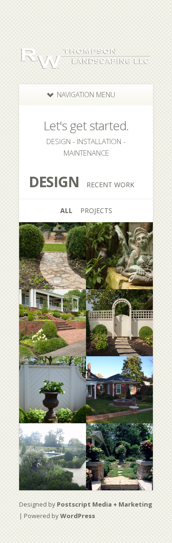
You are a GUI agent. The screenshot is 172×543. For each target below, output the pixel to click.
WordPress (77, 515)
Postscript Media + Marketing (104, 504)
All (66, 210)
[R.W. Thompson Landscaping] (86, 64)
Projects (96, 210)
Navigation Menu (86, 94)
